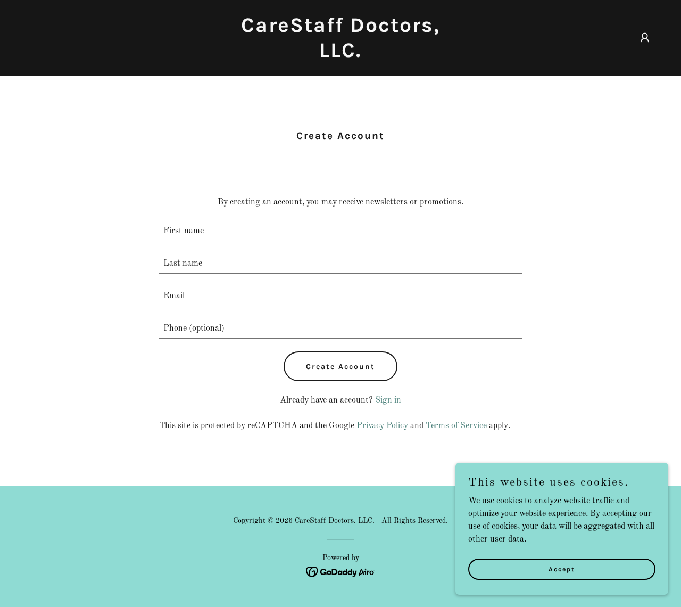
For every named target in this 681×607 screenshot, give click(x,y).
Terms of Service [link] (456, 426)
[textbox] (340, 231)
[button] (644, 37)
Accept (562, 568)
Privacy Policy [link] (382, 426)
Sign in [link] (388, 400)
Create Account (340, 366)
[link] (341, 55)
